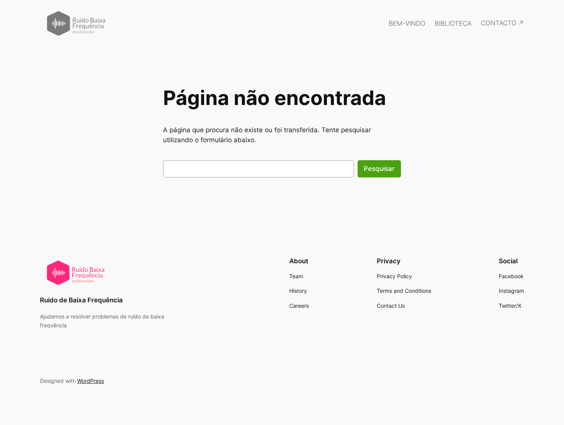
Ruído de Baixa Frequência (81, 300)
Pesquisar (379, 168)
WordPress (90, 380)
